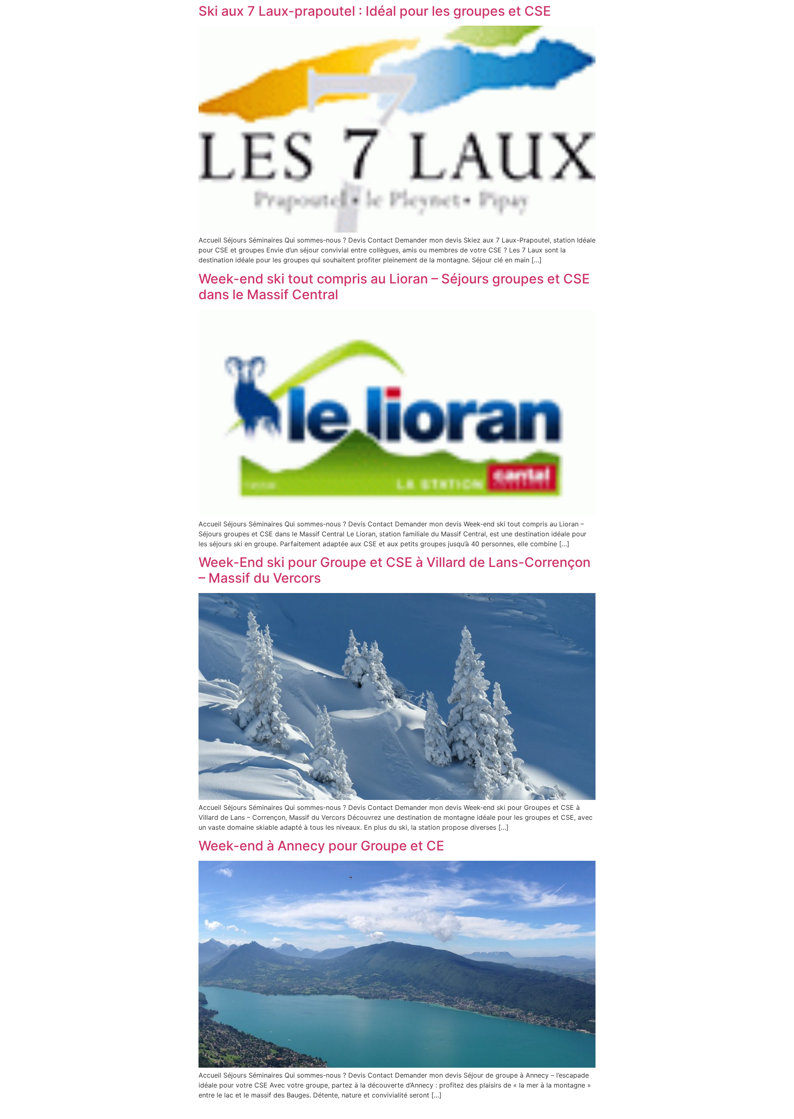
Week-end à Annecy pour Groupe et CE (321, 846)
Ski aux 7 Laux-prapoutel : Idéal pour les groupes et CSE (374, 11)
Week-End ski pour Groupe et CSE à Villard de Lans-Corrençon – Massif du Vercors (394, 570)
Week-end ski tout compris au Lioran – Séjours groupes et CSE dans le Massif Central (394, 287)
